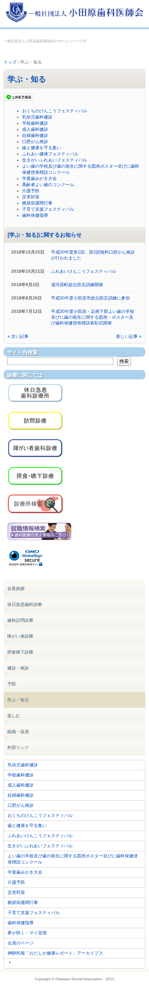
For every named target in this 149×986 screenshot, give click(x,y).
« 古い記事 (18, 336)
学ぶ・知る (27, 79)
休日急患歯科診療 (24, 604)
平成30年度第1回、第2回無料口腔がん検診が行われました (93, 255)
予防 (11, 683)
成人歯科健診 (35, 129)
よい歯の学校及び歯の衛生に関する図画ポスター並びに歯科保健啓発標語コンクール (73, 859)
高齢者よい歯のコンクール (48, 184)
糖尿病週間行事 (37, 203)
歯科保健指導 (35, 215)
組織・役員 (18, 731)
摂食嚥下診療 (20, 652)
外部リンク (18, 747)
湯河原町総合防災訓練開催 (77, 284)
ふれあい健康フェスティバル (50, 153)
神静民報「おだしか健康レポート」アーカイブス (55, 953)
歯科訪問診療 (20, 620)
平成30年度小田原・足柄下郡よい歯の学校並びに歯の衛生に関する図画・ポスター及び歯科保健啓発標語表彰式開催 (92, 317)
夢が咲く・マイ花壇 (27, 932)
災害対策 (30, 196)
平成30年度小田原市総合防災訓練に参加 (90, 298)
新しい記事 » (128, 336)
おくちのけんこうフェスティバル (54, 110)
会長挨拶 (16, 588)
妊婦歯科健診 (35, 135)
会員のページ (21, 943)
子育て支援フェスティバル (48, 209)
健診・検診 (18, 668)
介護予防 (30, 190)
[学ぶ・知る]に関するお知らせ (45, 235)
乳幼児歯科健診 (37, 117)
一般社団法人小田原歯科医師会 (74, 13)
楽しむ (13, 715)
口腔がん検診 (35, 141)
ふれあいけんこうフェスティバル (83, 271)
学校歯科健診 (35, 123)
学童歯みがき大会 (39, 178)
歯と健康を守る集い (41, 147)
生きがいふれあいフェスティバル (54, 160)
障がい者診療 (20, 636)
